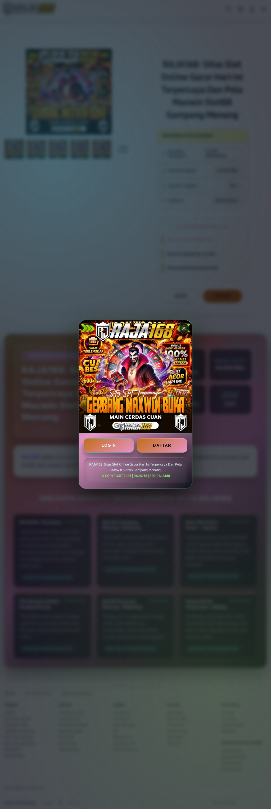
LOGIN (109, 445)
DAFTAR (162, 445)
